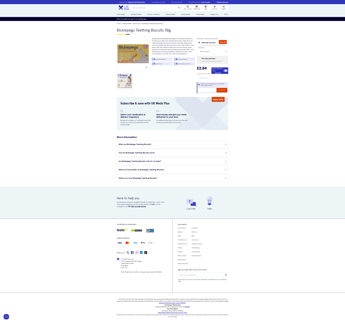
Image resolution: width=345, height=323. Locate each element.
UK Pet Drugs (196, 247)
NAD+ (226, 14)
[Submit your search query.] (179, 7)
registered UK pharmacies (136, 2)
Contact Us (195, 239)
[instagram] (136, 252)
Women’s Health (136, 14)
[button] (212, 47)
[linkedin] (141, 252)
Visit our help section (138, 206)
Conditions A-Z (182, 239)
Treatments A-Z (182, 243)
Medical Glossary (183, 263)
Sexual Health (185, 14)
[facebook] (132, 252)
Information (182, 224)
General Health (170, 14)
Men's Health (121, 14)
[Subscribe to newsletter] (226, 275)
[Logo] (124, 7)
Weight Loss (214, 14)
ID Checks (195, 228)
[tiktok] (145, 252)
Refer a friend (182, 255)
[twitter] (127, 252)
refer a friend (205, 2)
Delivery (180, 251)
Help (179, 235)
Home (119, 23)
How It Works (182, 228)
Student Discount (197, 243)
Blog (193, 235)
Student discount (222, 2)
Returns (180, 231)
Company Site (196, 251)
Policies (180, 247)
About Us (194, 231)
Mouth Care (136, 23)
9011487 (186, 307)
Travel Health (200, 14)
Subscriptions (182, 259)
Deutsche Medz (196, 255)
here (144, 19)
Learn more (218, 73)
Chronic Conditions (154, 14)
